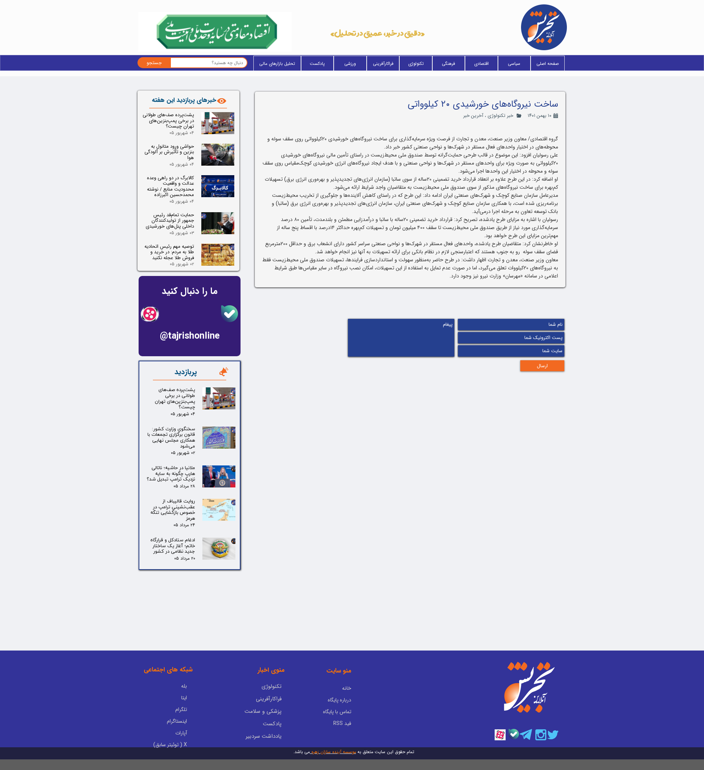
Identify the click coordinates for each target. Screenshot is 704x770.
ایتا (184, 698)
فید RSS (342, 723)
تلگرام (181, 709)
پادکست (317, 63)
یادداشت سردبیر (264, 736)
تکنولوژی (416, 63)
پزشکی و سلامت (263, 711)
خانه (346, 688)
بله (184, 686)
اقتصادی (481, 63)
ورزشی (350, 63)
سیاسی (514, 63)
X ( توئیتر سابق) (170, 745)
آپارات (181, 733)
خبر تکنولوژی (500, 115)
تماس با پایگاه (337, 712)
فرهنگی (448, 63)
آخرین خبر (473, 115)
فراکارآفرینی (383, 63)
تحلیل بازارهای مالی (277, 63)
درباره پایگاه (339, 700)
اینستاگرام (177, 721)
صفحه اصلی (547, 63)
